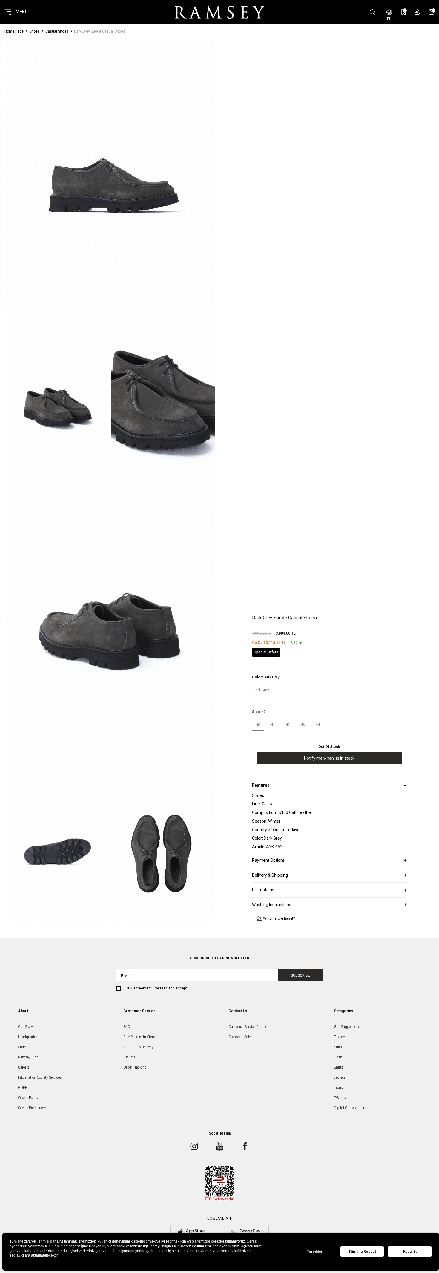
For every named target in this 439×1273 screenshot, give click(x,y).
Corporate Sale (239, 1037)
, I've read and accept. (155, 988)
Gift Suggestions (347, 1027)
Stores (22, 1047)
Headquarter (27, 1037)
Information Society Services (40, 1077)
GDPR (22, 1088)
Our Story (25, 1027)
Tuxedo (339, 1037)
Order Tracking (135, 1067)
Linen (338, 1057)
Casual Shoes (56, 31)
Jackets (340, 1077)
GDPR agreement (137, 988)
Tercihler (315, 1251)
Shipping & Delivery (138, 1047)
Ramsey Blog (28, 1057)
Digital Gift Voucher (349, 1108)
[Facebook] (245, 1146)
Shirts (338, 1067)
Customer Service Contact (248, 1027)
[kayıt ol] (417, 12)
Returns (129, 1057)
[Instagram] (194, 1146)
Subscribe (300, 975)
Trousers (340, 1088)
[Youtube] (219, 1146)
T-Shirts (340, 1098)
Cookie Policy (28, 1098)
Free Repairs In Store (139, 1037)
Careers (23, 1067)
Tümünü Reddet (362, 1251)
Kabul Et (410, 1251)
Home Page (14, 31)
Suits (338, 1047)
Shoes (34, 31)
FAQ (126, 1027)
